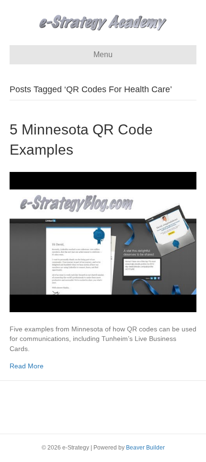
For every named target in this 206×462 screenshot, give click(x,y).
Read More (27, 366)
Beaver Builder (145, 447)
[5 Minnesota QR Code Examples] (103, 241)
